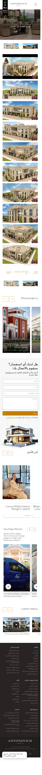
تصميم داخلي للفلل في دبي (12, 712)
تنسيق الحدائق (34, 709)
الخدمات (17, 709)
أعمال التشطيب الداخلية (31, 680)
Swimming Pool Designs (31, 720)
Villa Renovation (14, 665)
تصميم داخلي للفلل (14, 650)
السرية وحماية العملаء (31, 666)
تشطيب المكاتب (33, 689)
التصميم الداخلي (15, 647)
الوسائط (35, 658)
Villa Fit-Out (34, 683)
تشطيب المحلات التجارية (31, 691)
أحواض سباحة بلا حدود (32, 725)
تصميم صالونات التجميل (12, 667)
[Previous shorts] (29, 529)
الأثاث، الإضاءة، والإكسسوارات (15, 721)
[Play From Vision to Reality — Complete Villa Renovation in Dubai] (17, 568)
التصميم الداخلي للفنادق (12, 731)
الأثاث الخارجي (15, 686)
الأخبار (36, 656)
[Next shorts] (35, 529)
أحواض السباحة (34, 718)
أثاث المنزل (16, 683)
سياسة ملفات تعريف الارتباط (30, 671)
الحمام (17, 696)
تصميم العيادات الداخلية (13, 672)
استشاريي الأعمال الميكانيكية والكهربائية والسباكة (30, 694)
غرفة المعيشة (15, 699)
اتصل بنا (36, 661)
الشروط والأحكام (33, 669)
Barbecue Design (33, 698)
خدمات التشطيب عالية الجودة (11, 715)
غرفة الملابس (15, 689)
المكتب (17, 691)
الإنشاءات (35, 653)
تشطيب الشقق (34, 686)
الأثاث (17, 680)
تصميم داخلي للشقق (13, 653)
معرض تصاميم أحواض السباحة (30, 731)
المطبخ (17, 702)
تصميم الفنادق (15, 658)
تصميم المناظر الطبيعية (31, 712)
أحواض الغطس (34, 728)
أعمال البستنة (34, 715)
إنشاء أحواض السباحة (32, 723)
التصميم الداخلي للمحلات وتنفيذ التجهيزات (12, 661)
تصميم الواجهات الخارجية (12, 656)
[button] (5, 299)
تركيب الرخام (34, 703)
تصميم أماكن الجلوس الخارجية (30, 700)
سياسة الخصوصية (11, 417)
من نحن (36, 650)
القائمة (36, 647)
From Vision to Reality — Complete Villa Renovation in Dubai (16, 595)
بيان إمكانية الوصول (32, 674)
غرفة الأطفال (15, 694)
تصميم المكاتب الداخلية (13, 670)
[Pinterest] (30, 754)
